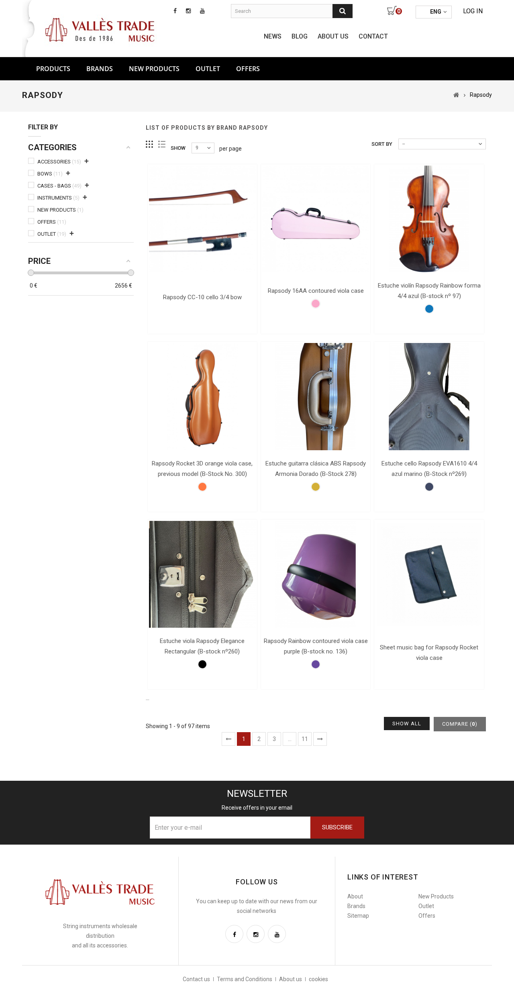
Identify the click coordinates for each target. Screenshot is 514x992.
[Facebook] (234, 934)
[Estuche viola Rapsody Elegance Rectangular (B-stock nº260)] (202, 574)
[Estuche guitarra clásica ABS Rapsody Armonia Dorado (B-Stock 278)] (315, 396)
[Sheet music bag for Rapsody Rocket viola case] (428, 574)
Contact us (196, 979)
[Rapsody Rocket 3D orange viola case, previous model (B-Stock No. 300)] (202, 396)
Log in (473, 11)
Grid (149, 144)
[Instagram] (256, 934)
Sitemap (358, 915)
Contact (373, 36)
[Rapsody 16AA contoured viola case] (315, 218)
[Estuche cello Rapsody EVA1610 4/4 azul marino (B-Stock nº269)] (428, 396)
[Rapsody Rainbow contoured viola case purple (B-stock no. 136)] (315, 574)
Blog (300, 36)
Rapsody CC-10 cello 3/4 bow (202, 297)
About (355, 896)
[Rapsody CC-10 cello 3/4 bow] (202, 218)
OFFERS (248, 68)
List (162, 144)
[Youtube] (277, 934)
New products (154, 68)
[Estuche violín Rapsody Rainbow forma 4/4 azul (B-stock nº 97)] (428, 218)
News (272, 36)
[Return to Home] (456, 95)
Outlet (208, 68)
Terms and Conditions (244, 979)
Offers (426, 915)
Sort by (381, 144)
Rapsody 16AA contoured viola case (316, 290)
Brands (99, 68)
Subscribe (337, 827)
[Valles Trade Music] (100, 29)
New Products (436, 896)
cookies (318, 979)
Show (178, 148)
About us (333, 36)
